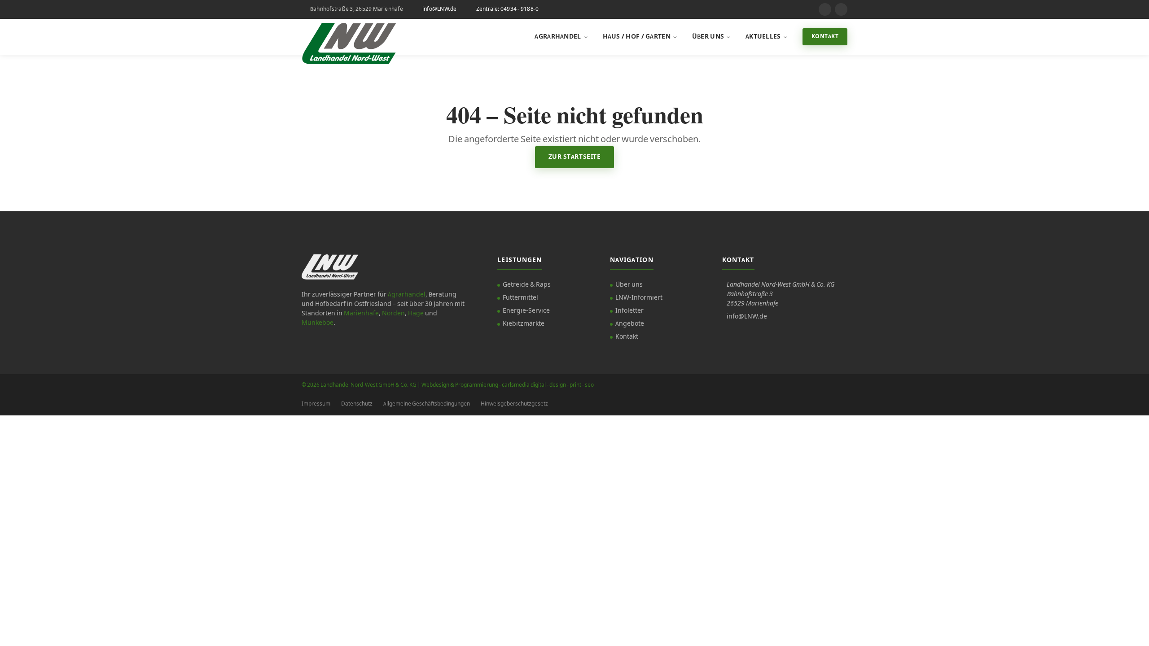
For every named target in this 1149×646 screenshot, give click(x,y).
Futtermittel (520, 297)
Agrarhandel (558, 36)
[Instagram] (825, 9)
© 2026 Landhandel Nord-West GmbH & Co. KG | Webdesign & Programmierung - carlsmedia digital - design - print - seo (448, 385)
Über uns (708, 36)
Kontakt (824, 36)
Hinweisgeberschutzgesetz (514, 404)
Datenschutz (357, 404)
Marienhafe (361, 313)
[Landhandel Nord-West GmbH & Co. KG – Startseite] (349, 36)
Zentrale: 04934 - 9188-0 (507, 9)
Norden (393, 313)
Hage (416, 313)
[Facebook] (841, 9)
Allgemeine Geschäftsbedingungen (426, 404)
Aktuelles (763, 36)
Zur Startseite (574, 157)
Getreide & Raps (527, 284)
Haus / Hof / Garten (637, 36)
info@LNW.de (439, 9)
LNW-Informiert (638, 297)
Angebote (629, 323)
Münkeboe (317, 323)
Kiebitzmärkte (523, 323)
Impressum (316, 404)
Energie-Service (526, 310)
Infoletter (629, 310)
